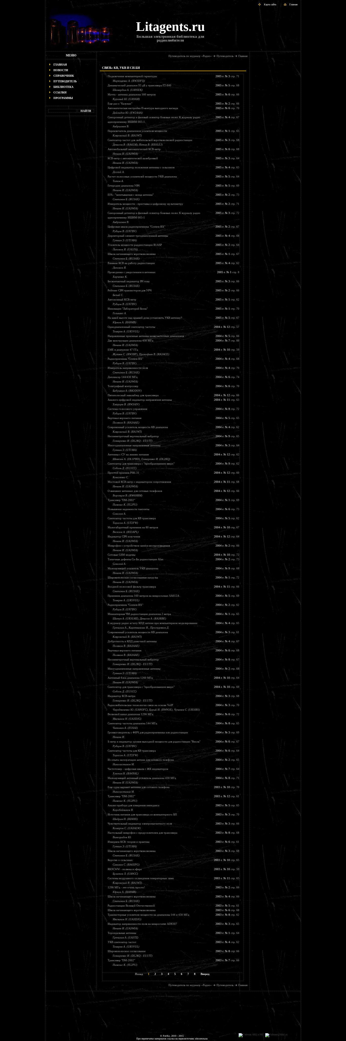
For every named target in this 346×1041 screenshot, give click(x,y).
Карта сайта (270, 4)
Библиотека (63, 86)
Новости (60, 70)
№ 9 (227, 436)
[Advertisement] (71, 196)
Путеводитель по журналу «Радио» (190, 55)
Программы (63, 97)
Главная (293, 4)
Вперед (205, 973)
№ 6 (227, 94)
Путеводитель (65, 81)
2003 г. (218, 787)
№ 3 (227, 76)
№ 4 (227, 117)
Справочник (63, 75)
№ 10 (226, 349)
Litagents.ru (170, 26)
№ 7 (227, 340)
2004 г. (218, 326)
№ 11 (226, 399)
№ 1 (227, 130)
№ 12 (226, 326)
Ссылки (60, 92)
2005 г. (220, 76)
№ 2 (227, 103)
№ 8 (227, 408)
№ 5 (227, 85)
